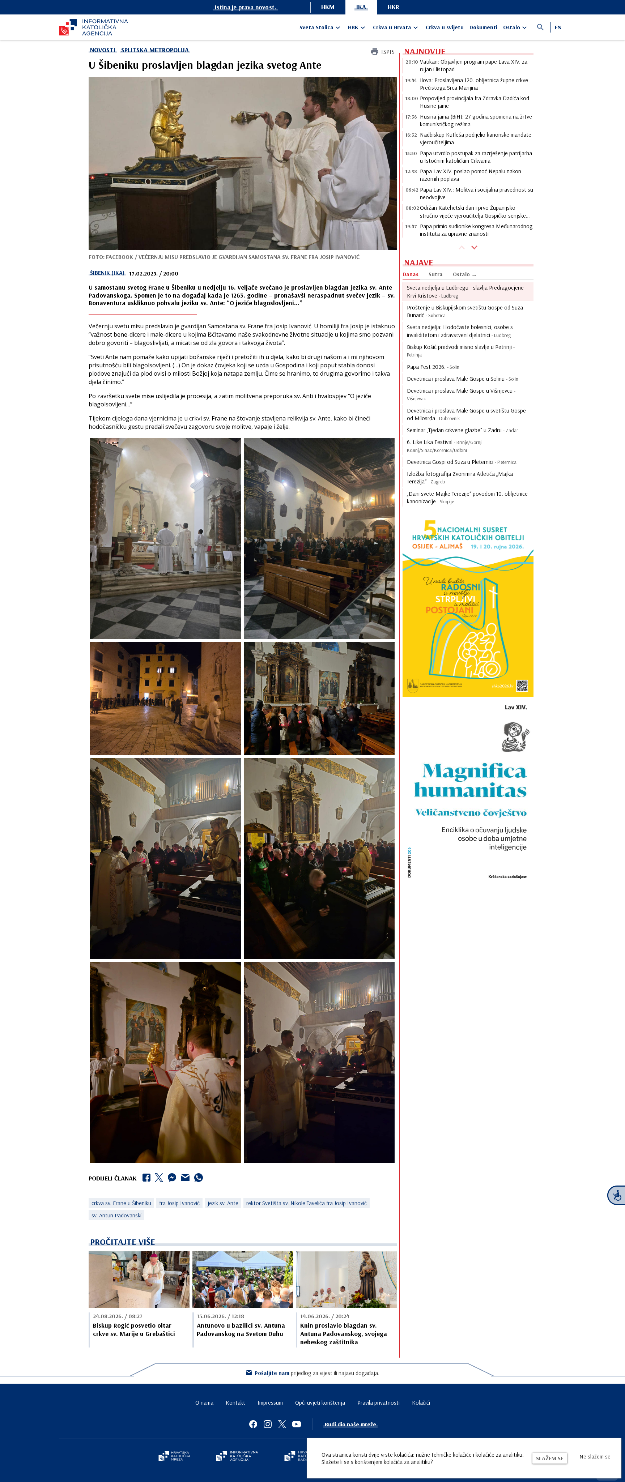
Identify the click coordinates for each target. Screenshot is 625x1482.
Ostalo (511, 27)
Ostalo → (465, 274)
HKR (393, 7)
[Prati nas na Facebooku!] (253, 1424)
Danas (410, 274)
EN (558, 27)
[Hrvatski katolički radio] (301, 1456)
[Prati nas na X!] (282, 1424)
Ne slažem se (595, 1456)
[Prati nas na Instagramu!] (267, 1424)
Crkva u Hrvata (392, 27)
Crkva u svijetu (445, 27)
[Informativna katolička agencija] (237, 1456)
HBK (353, 27)
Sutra (436, 274)
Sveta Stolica (316, 27)
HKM (328, 7)
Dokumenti (483, 27)
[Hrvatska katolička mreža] (174, 1456)
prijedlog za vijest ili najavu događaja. (317, 1372)
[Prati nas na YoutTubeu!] (296, 1424)
